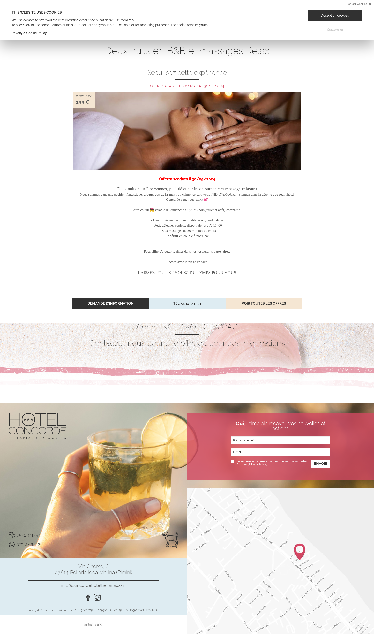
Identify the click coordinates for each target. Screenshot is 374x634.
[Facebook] (88, 597)
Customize (335, 30)
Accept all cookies (335, 15)
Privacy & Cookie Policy (29, 33)
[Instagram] (97, 597)
